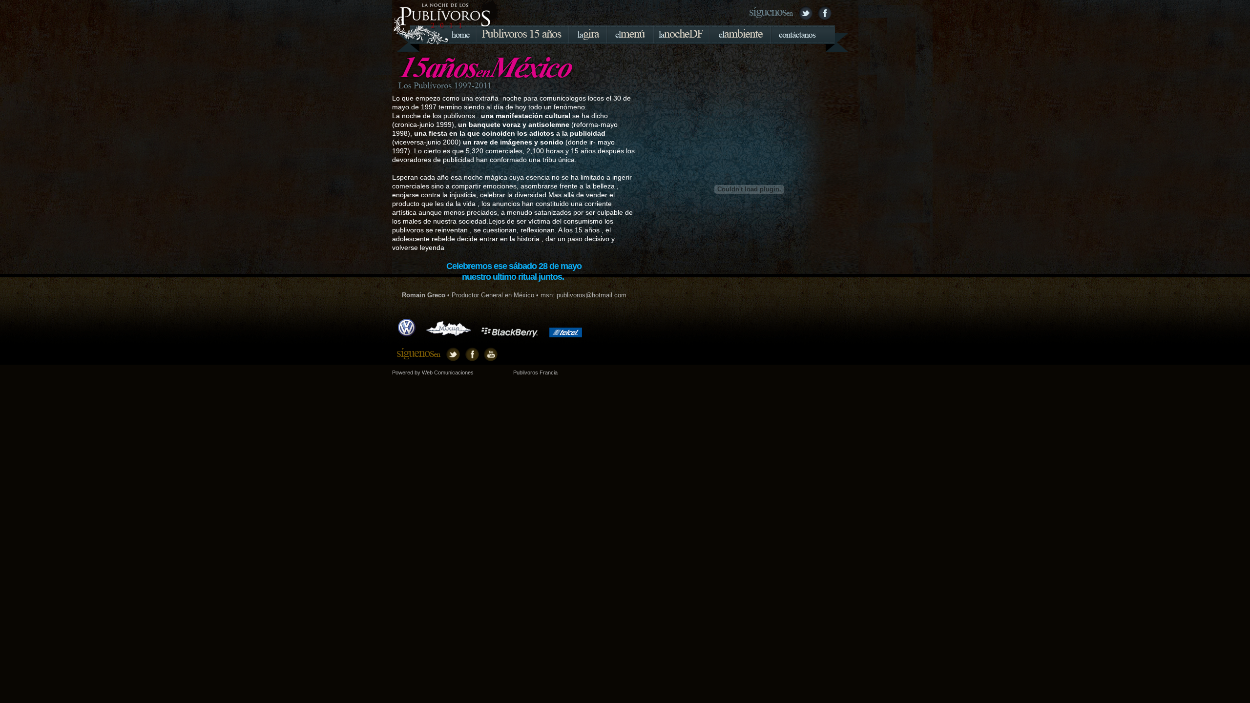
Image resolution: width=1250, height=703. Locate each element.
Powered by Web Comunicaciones (433, 372)
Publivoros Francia (535, 372)
